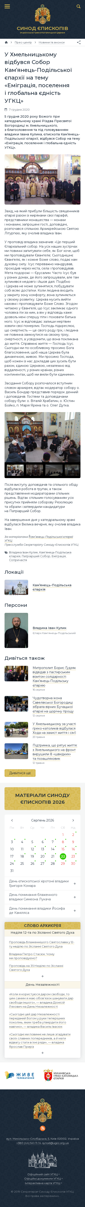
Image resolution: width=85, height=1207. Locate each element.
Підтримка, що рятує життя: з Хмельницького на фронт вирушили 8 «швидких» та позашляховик (55, 752)
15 (62, 849)
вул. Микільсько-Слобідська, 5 (27, 1138)
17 (12, 856)
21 (52, 856)
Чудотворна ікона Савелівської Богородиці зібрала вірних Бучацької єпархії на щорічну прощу (53, 704)
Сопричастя (18, 560)
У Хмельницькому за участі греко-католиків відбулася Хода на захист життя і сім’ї (54, 728)
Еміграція (59, 556)
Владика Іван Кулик (23, 552)
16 (73, 849)
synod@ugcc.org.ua (55, 1143)
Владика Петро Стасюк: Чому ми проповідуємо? (31, 956)
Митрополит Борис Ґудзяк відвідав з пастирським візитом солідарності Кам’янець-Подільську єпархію (54, 676)
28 (53, 864)
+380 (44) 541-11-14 (28, 1143)
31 (12, 871)
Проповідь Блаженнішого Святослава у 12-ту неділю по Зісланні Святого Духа (41, 944)
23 (73, 856)
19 (32, 856)
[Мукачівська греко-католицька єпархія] (60, 1076)
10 (12, 849)
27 (42, 864)
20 (43, 856)
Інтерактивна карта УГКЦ (42, 1183)
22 (63, 856)
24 (12, 864)
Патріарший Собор (36, 556)
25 (22, 864)
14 (52, 849)
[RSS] (42, 1128)
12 (32, 849)
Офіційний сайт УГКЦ (42, 1174)
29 (63, 864)
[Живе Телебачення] (19, 1076)
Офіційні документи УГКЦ (42, 1178)
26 (32, 864)
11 (22, 849)
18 (22, 856)
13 (42, 849)
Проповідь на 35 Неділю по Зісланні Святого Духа (36, 968)
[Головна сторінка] (6, 42)
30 (73, 864)
